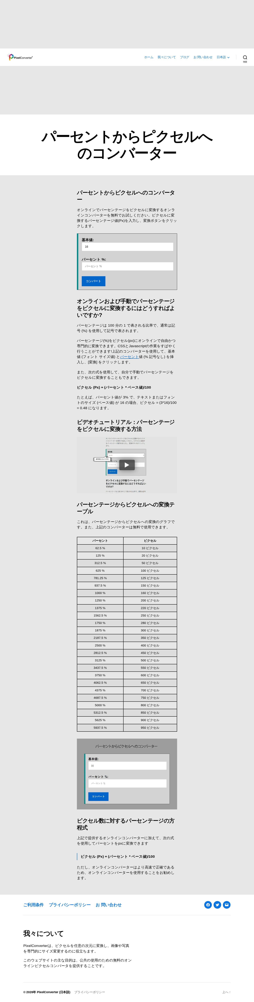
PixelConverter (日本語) (53, 992)
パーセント (129, 357)
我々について (167, 57)
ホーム (148, 57)
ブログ (184, 57)
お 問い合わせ (203, 57)
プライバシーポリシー (70, 904)
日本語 (221, 57)
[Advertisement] (103, 24)
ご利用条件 (33, 904)
